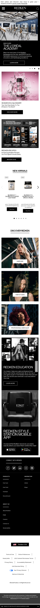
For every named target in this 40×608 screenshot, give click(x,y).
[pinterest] (32, 468)
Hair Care (5, 483)
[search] (37, 8)
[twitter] (14, 468)
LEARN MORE (14, 62)
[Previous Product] (1, 187)
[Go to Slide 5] (23, 218)
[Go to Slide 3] (18, 218)
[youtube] (20, 468)
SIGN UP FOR (16, 606)
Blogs (26, 487)
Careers (5, 519)
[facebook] (8, 468)
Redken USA (22, 544)
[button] (3, 8)
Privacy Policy (9, 562)
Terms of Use (10, 554)
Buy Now (12, 209)
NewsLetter (6, 558)
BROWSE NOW (11, 159)
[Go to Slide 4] (21, 218)
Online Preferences (24, 554)
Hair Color (5, 487)
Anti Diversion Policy (18, 566)
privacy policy (25, 598)
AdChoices (13, 598)
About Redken (7, 510)
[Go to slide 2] (32, 68)
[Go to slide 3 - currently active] (34, 68)
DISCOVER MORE (12, 112)
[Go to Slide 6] (25, 218)
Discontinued (6, 496)
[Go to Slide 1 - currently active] (14, 218)
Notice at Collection (18, 574)
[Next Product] (38, 187)
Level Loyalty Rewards (19, 3)
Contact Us (6, 523)
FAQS (4, 515)
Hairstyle (5, 491)
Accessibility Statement (24, 562)
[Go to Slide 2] (16, 218)
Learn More (10, 383)
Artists (26, 483)
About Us (6, 504)
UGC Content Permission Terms (23, 558)
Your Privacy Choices (20, 570)
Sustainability (6, 528)
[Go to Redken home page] (20, 8)
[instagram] (26, 468)
